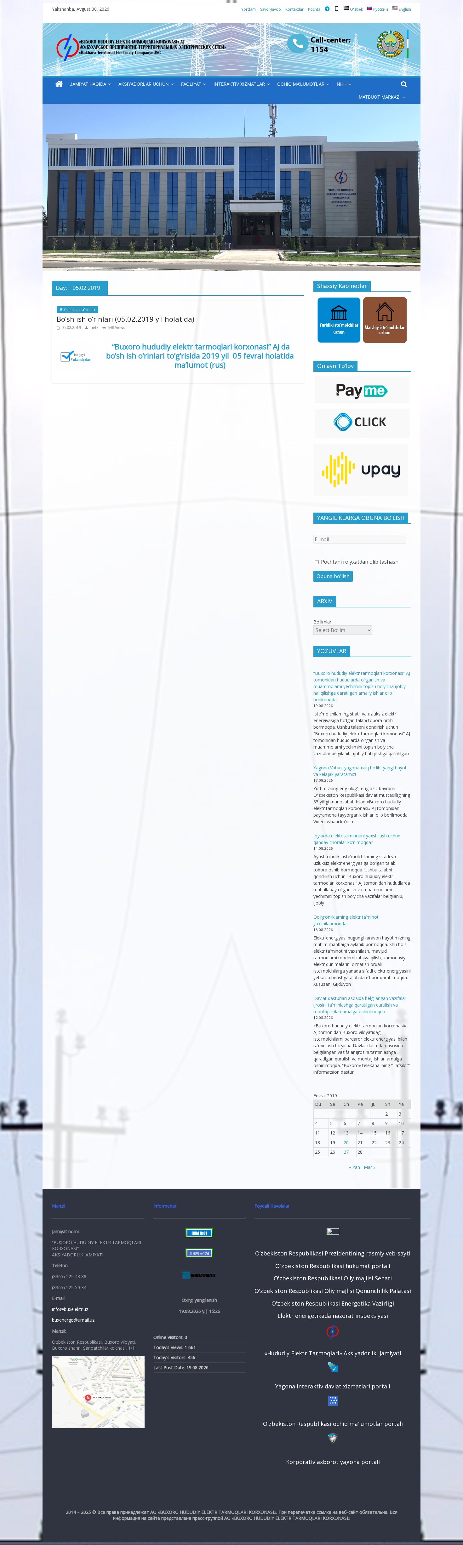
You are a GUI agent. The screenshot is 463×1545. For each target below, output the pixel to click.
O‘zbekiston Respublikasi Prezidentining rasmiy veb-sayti (332, 1253)
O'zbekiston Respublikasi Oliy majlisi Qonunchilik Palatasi (332, 1291)
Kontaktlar (294, 9)
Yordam (248, 9)
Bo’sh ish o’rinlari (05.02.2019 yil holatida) (125, 319)
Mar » (369, 1167)
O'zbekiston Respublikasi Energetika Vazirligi (333, 1303)
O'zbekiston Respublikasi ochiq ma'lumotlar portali (333, 1423)
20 (346, 1143)
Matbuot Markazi (380, 97)
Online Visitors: (169, 1337)
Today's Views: (169, 1347)
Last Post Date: (169, 1367)
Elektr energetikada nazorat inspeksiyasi (332, 1315)
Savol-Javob (270, 9)
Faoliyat (191, 84)
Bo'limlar (322, 622)
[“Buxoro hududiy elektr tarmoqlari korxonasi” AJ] (59, 84)
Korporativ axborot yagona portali (333, 1462)
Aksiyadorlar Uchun (143, 84)
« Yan (354, 1167)
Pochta (314, 9)
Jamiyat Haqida (88, 84)
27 (346, 1152)
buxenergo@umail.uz (73, 1320)
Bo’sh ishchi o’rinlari (77, 309)
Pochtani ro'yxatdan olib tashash (359, 561)
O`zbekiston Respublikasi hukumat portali (332, 1266)
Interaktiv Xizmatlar (239, 84)
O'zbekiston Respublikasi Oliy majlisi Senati (333, 1278)
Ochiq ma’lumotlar (300, 84)
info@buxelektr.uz (70, 1309)
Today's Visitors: (170, 1357)
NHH (341, 84)
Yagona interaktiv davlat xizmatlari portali (332, 1386)
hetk (95, 327)
